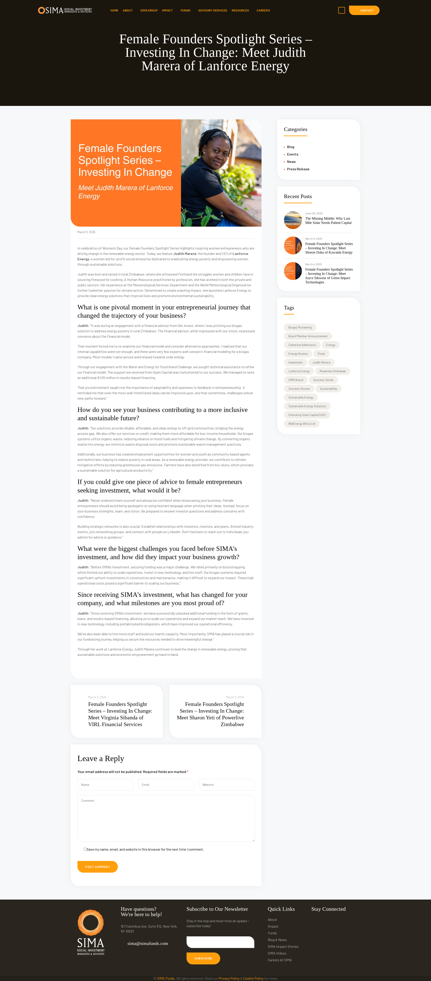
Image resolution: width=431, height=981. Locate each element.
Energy (330, 345)
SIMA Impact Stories (283, 946)
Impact (167, 10)
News (291, 161)
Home (114, 10)
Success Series (323, 380)
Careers (263, 10)
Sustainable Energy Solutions (307, 406)
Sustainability (328, 388)
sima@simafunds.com (148, 943)
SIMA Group (149, 10)
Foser (321, 353)
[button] (364, 10)
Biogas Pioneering (300, 327)
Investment (295, 362)
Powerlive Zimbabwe (333, 371)
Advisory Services (212, 10)
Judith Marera (321, 362)
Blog (290, 147)
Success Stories (299, 388)
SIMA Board (295, 380)
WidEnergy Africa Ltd (301, 423)
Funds (186, 10)
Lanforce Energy (299, 371)
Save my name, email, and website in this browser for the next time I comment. (145, 849)
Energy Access (298, 353)
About (128, 10)
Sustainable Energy (300, 397)
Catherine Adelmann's (302, 345)
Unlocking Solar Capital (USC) (307, 415)
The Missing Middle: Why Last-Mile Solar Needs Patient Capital (328, 221)
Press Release (298, 169)
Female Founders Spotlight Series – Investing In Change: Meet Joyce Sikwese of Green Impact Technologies (329, 275)
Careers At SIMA (280, 960)
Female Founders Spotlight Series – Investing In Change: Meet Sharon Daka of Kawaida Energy (329, 248)
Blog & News (277, 939)
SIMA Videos (277, 953)
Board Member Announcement (308, 336)
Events (292, 154)
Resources (240, 10)
